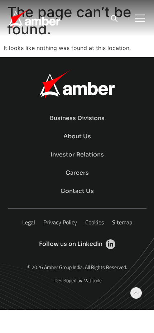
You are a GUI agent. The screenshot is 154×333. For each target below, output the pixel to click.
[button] (140, 18)
